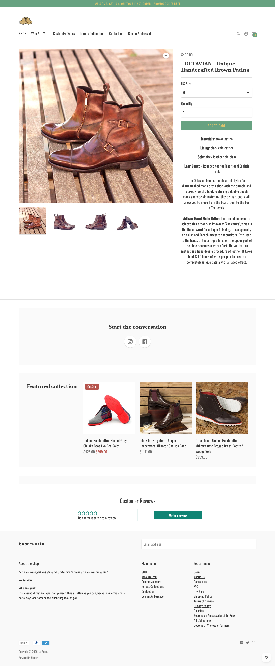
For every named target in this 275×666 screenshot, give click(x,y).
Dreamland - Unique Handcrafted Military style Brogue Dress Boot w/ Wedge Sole (219, 446)
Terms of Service (204, 601)
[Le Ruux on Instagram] (253, 642)
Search (198, 572)
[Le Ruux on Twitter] (247, 642)
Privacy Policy (202, 605)
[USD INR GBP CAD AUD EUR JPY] (22, 642)
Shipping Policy (203, 596)
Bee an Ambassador (141, 33)
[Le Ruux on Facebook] (241, 642)
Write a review (178, 515)
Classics (199, 610)
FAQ (196, 586)
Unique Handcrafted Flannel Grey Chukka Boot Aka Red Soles (105, 443)
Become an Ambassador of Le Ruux (214, 615)
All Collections (202, 620)
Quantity (186, 103)
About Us (199, 576)
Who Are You (39, 33)
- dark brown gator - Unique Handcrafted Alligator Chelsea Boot (163, 443)
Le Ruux (43, 651)
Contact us (116, 33)
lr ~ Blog (199, 591)
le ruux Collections (92, 33)
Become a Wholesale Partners (212, 625)
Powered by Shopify (28, 657)
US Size (186, 84)
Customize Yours (64, 33)
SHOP (22, 33)
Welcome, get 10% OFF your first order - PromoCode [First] (137, 3)
